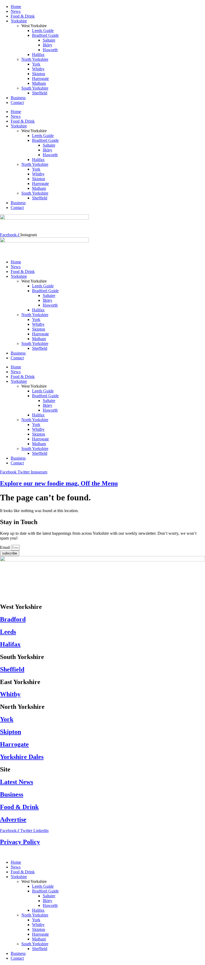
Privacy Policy (20, 841)
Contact (17, 102)
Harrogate (40, 78)
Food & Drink (23, 16)
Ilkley (47, 45)
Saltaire (49, 40)
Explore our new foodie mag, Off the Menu (59, 483)
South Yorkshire (34, 88)
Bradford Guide (45, 35)
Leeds (8, 631)
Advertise (13, 819)
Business (18, 97)
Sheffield (39, 93)
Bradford (13, 619)
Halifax (38, 54)
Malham (39, 83)
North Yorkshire (34, 59)
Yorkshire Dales (22, 756)
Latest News (16, 781)
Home (16, 6)
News (16, 11)
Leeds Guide (43, 30)
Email (5, 547)
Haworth (50, 49)
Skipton (38, 73)
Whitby (38, 69)
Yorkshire (19, 21)
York (36, 64)
